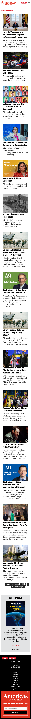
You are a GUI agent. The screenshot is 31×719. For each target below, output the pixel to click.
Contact (15, 674)
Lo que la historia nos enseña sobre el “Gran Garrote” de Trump (14, 252)
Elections (15, 680)
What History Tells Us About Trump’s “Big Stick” (13, 332)
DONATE (24, 2)
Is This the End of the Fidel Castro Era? (13, 445)
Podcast (15, 665)
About (15, 671)
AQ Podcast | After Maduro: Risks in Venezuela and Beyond (14, 484)
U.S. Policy (16, 684)
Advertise (15, 672)
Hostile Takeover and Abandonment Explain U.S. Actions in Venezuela (15, 35)
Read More (15, 646)
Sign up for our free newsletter (15, 703)
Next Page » (20, 587)
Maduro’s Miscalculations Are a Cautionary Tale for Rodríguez (15, 525)
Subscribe (12, 658)
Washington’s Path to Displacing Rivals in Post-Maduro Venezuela (15, 370)
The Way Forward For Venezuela (13, 71)
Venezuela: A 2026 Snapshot (12, 179)
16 (12, 587)
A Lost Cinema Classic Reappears (13, 215)
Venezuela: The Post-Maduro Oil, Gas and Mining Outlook (13, 565)
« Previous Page (12, 584)
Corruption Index (15, 686)
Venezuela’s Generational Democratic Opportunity (15, 143)
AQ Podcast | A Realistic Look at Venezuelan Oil (14, 291)
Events (15, 688)
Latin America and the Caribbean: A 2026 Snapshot (13, 106)
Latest (15, 682)
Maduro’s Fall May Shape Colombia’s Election (15, 409)
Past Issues (15, 649)
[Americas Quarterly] (8, 3)
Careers (15, 676)
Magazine (15, 678)
